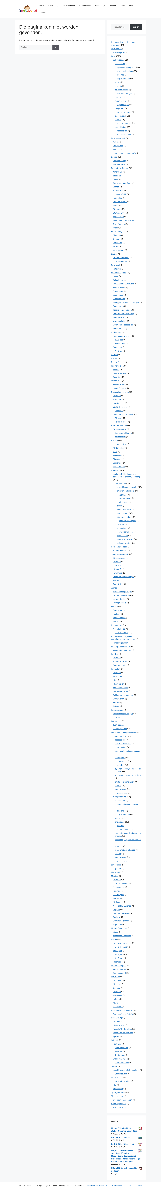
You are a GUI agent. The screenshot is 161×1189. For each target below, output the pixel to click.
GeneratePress (92, 1186)
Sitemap (127, 1186)
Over (123, 5)
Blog (131, 5)
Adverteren (137, 1186)
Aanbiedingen (100, 5)
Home (41, 5)
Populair (113, 5)
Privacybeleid (117, 1186)
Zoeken (136, 27)
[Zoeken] (55, 47)
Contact (42, 12)
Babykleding (53, 5)
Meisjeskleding (85, 5)
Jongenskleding (68, 5)
